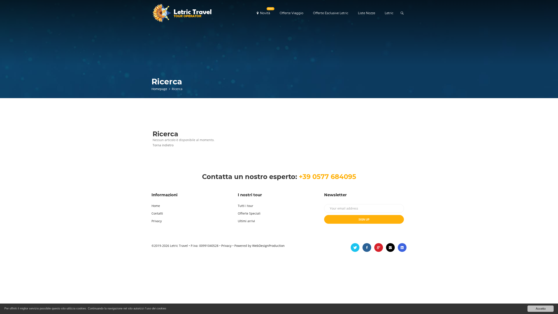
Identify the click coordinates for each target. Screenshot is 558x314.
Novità (266, 11)
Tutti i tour (245, 206)
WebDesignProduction (268, 246)
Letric (389, 13)
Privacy (156, 221)
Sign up (364, 219)
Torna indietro (163, 145)
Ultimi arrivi (246, 221)
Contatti (157, 213)
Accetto (541, 308)
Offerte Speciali (249, 213)
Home (155, 206)
